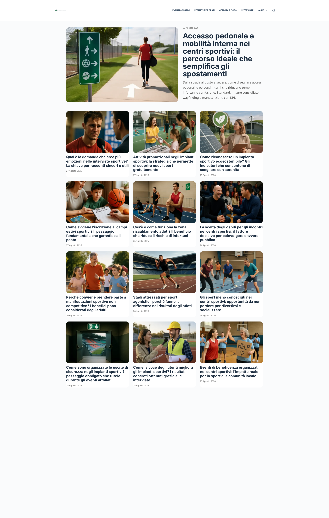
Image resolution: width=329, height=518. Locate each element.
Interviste (247, 10)
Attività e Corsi (228, 10)
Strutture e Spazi (204, 10)
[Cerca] (273, 10)
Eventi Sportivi (181, 10)
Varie (261, 10)
